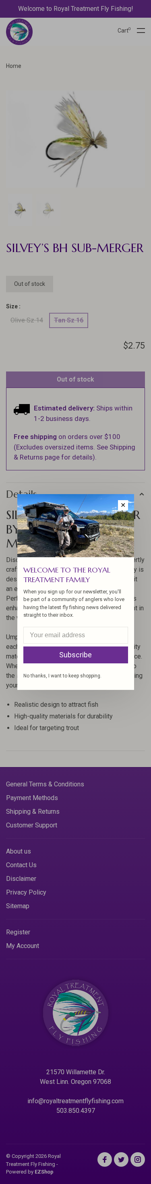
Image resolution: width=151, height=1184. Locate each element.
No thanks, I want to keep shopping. (62, 676)
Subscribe (75, 654)
